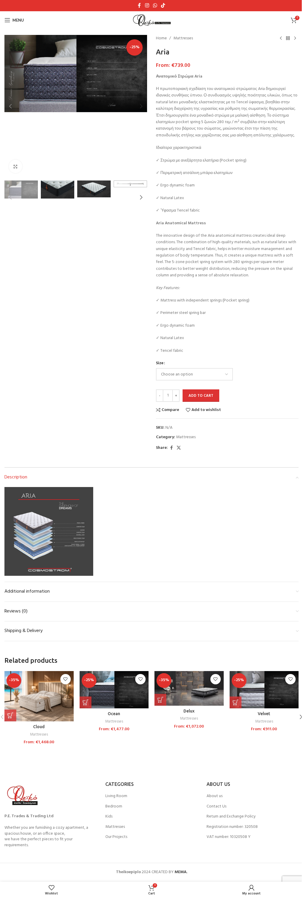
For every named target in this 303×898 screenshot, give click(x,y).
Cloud (39, 726)
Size (159, 363)
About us (215, 796)
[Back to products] (287, 38)
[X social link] (179, 448)
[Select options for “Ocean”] (85, 702)
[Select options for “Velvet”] (235, 702)
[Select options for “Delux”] (160, 700)
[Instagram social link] (147, 5)
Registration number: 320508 (232, 827)
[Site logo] (151, 20)
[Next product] (295, 38)
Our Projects (116, 837)
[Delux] (189, 688)
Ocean (114, 713)
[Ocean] (114, 690)
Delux (188, 711)
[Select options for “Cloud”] (10, 715)
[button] (10, 106)
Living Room (116, 796)
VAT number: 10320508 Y (229, 837)
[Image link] (23, 795)
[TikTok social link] (163, 5)
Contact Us (216, 807)
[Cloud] (39, 696)
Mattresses (183, 38)
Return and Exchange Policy (231, 817)
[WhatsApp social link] (155, 5)
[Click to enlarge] (15, 166)
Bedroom (113, 807)
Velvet (264, 713)
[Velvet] (264, 690)
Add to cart (200, 396)
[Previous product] (280, 38)
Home (161, 38)
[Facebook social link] (139, 5)
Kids (108, 817)
